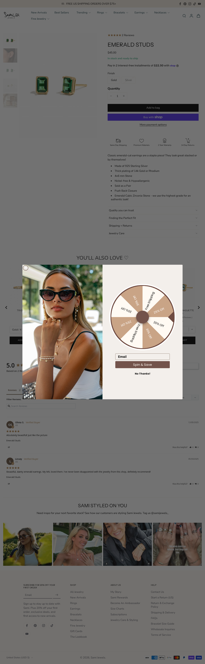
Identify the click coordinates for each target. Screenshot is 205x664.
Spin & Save (142, 364)
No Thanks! (142, 374)
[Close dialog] (25, 267)
